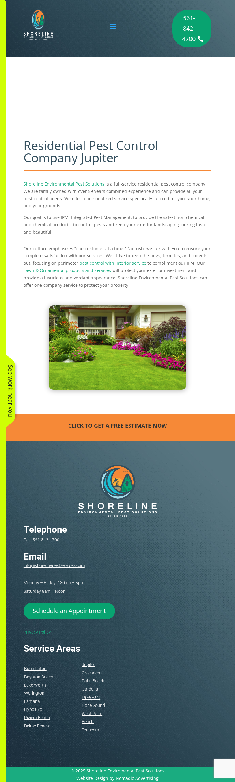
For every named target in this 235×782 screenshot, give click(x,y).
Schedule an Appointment (69, 611)
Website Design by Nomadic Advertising (117, 778)
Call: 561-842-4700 (41, 539)
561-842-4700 (189, 28)
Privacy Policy (37, 632)
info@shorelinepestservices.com (54, 565)
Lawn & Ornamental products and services (67, 270)
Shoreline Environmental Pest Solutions (64, 184)
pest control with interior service (113, 263)
